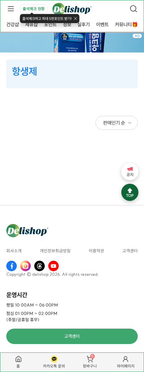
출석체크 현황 (34, 8)
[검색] (133, 9)
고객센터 (130, 251)
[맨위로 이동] (129, 192)
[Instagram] (25, 266)
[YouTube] (53, 266)
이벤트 (102, 24)
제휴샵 (31, 24)
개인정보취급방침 (55, 251)
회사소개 (14, 251)
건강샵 (12, 24)
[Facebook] (11, 266)
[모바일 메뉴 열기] (10, 9)
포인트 (50, 24)
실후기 (83, 24)
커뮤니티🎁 (126, 24)
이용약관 (96, 251)
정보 (67, 24)
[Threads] (39, 266)
